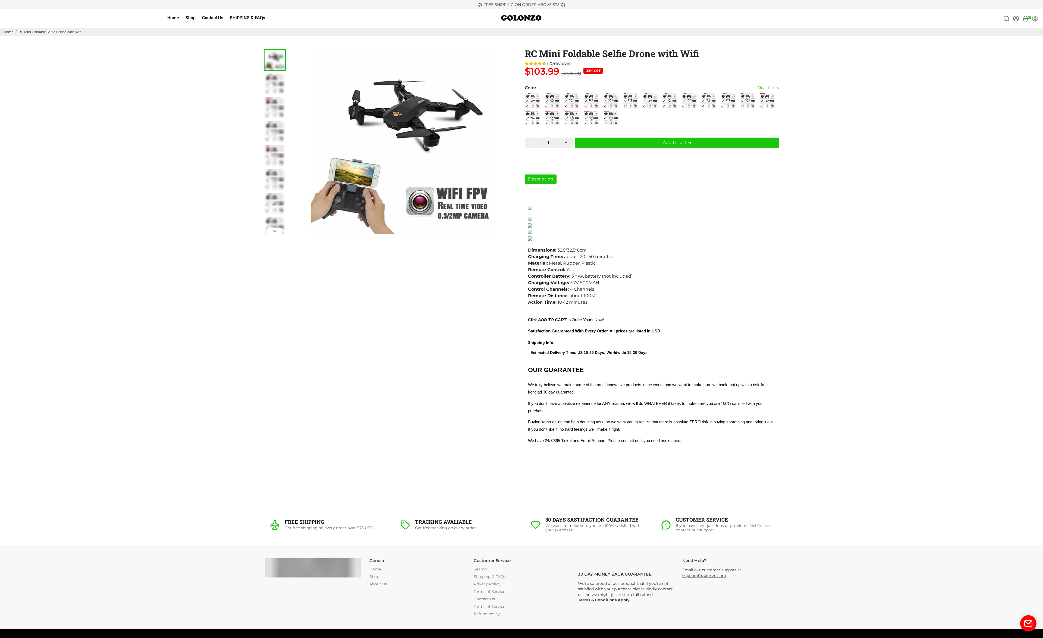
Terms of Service (489, 592)
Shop (191, 17)
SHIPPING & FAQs (247, 17)
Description (540, 179)
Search (480, 569)
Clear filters (768, 87)
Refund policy (487, 614)
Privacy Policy (487, 584)
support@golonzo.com (704, 575)
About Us (378, 584)
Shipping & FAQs (490, 577)
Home (173, 17)
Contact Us (212, 17)
